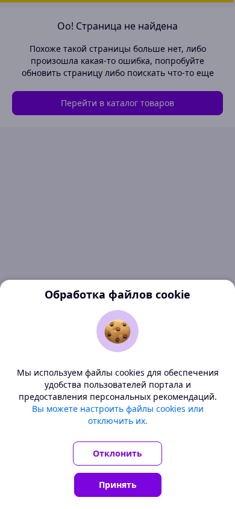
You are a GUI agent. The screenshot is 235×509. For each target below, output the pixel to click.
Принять (118, 484)
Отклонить (117, 453)
